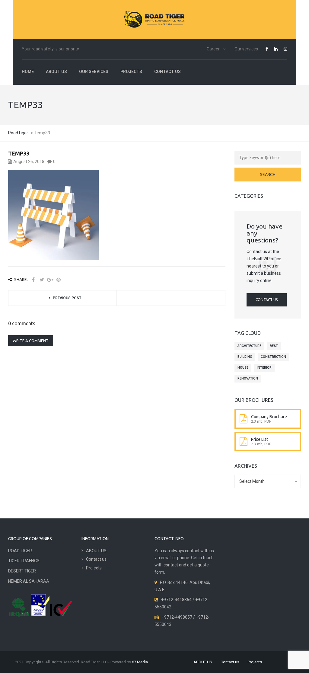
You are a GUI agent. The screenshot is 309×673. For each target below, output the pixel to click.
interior (264, 368)
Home (28, 71)
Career (213, 48)
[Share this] (33, 280)
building (244, 357)
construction (273, 357)
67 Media (140, 662)
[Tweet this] (42, 280)
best (274, 346)
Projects (131, 71)
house (242, 368)
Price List (259, 439)
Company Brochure (269, 416)
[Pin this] (59, 280)
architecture (249, 346)
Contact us (167, 71)
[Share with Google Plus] (50, 280)
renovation (247, 378)
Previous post (67, 298)
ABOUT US (56, 71)
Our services (246, 48)
